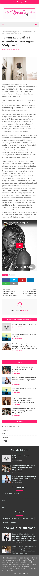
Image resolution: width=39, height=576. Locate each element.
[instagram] (21, 2)
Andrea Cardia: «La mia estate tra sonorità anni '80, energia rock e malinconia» (24, 380)
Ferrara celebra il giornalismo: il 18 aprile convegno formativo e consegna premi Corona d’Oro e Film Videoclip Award (24, 550)
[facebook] (13, 2)
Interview (6, 430)
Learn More (16, 574)
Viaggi (5, 441)
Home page (6, 31)
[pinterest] (26, 2)
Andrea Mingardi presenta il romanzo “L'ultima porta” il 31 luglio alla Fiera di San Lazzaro (23, 400)
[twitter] (17, 2)
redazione (6, 50)
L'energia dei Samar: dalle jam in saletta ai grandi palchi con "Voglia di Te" (23, 411)
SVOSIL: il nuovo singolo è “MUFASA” (24, 324)
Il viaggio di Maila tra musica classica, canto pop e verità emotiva (22, 369)
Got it (25, 574)
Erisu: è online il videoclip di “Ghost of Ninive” (24, 335)
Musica (13, 31)
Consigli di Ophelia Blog (11, 426)
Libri (4, 434)
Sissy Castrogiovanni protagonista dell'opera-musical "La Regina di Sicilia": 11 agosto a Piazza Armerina (24, 346)
